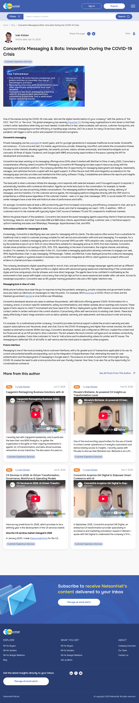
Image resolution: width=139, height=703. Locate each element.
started (28, 296)
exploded (34, 143)
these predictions (38, 538)
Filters (13, 16)
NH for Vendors (10, 650)
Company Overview (127, 646)
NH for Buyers (9, 646)
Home (5, 25)
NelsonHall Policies (11, 696)
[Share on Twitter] (89, 33)
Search (122, 16)
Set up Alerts (66, 660)
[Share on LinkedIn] (93, 33)
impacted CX (74, 122)
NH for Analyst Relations (14, 655)
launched (89, 292)
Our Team (122, 650)
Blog (13, 25)
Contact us (123, 655)
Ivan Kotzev (24, 386)
